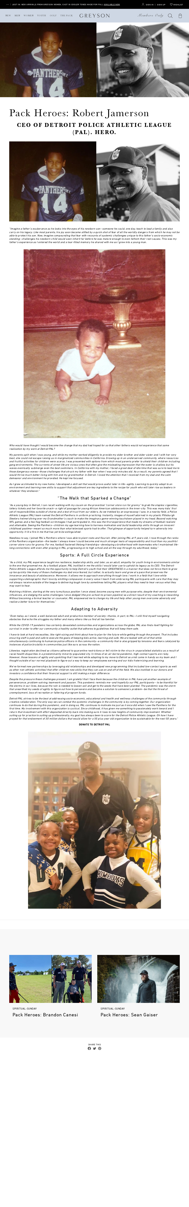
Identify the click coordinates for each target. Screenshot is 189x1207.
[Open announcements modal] (7, 4)
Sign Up (161, 4)
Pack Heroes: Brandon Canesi (45, 1014)
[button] (170, 16)
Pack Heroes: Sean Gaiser (129, 1014)
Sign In (149, 4)
